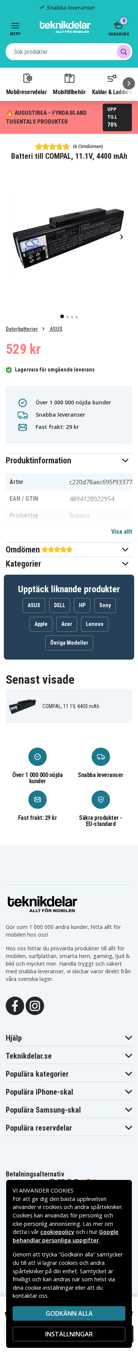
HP (82, 605)
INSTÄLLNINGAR (69, 1334)
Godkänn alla (69, 1313)
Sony (105, 605)
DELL (59, 605)
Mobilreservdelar (26, 91)
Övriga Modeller (69, 643)
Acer (66, 624)
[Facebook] (15, 1005)
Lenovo (95, 624)
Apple (41, 624)
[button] (69, 460)
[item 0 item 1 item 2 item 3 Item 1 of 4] (69, 236)
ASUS (55, 329)
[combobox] (69, 51)
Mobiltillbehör (69, 91)
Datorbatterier (22, 329)
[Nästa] (129, 83)
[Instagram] (35, 1005)
